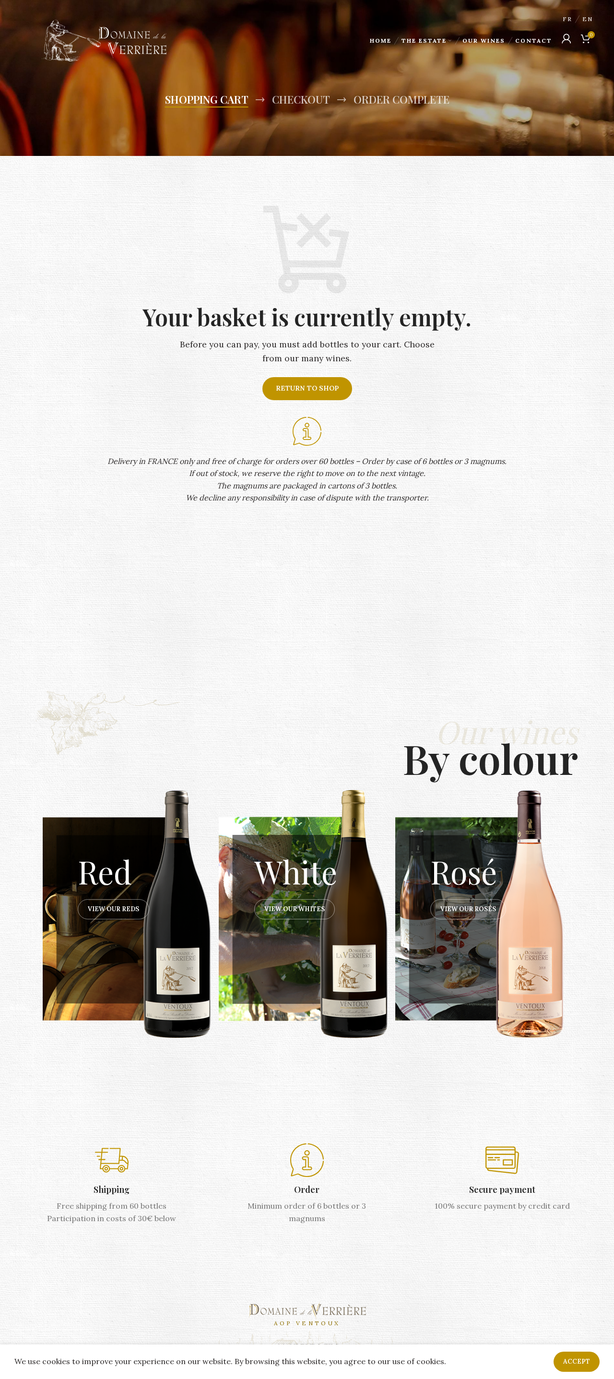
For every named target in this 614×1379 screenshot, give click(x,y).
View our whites (294, 909)
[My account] (566, 38)
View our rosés (468, 909)
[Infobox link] (111, 1184)
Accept (576, 1361)
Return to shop (307, 388)
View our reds (113, 909)
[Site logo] (104, 40)
